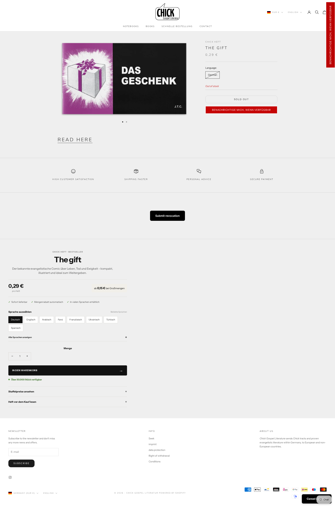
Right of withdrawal (159, 455)
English (293, 12)
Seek (151, 438)
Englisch (31, 319)
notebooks (131, 26)
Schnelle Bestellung (177, 26)
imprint (153, 444)
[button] (330, 35)
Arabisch (46, 319)
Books (150, 26)
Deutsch (15, 319)
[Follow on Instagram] (10, 477)
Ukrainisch (94, 319)
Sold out (241, 99)
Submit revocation (167, 215)
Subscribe (21, 463)
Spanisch (16, 327)
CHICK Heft (213, 41)
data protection (157, 450)
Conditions (155, 461)
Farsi (60, 319)
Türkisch (110, 319)
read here (75, 139)
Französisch (75, 319)
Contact (206, 26)
